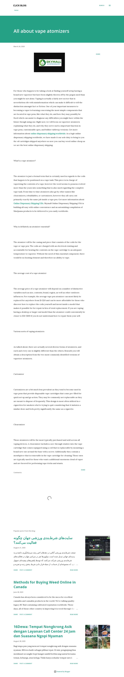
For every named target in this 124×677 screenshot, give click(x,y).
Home (16, 10)
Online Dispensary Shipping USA (28, 203)
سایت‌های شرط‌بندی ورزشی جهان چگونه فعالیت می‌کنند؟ (43, 540)
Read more (74, 570)
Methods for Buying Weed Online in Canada (45, 584)
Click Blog (19, 5)
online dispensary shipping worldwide (48, 133)
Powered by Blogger (63, 671)
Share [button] (98, 54)
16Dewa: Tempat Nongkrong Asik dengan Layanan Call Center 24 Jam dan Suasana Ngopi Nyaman (44, 631)
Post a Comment (26, 570)
